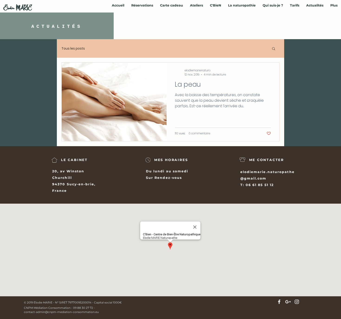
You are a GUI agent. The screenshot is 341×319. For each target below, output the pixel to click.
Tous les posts (73, 49)
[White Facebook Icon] (279, 302)
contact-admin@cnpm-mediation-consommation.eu (61, 312)
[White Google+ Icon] (288, 302)
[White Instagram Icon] (297, 302)
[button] (273, 49)
